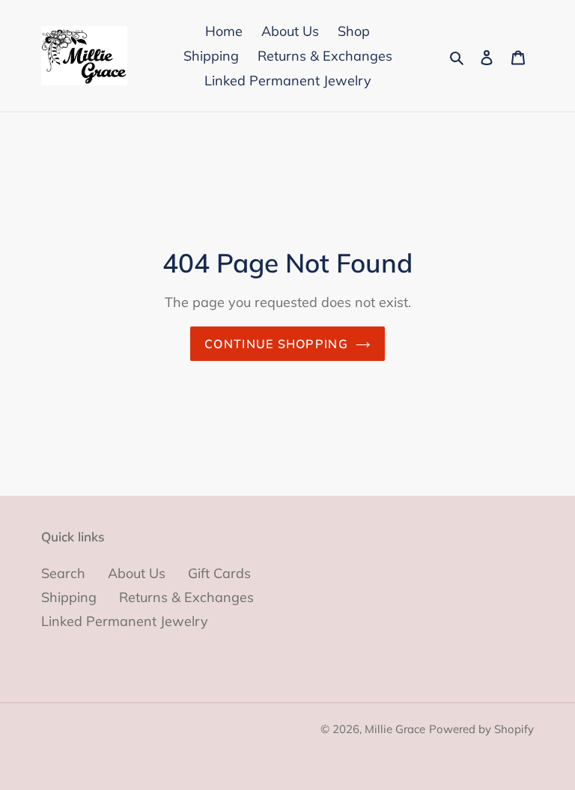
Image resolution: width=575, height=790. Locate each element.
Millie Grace (395, 729)
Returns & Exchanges (186, 597)
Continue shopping (276, 343)
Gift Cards (219, 573)
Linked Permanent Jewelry (124, 621)
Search (63, 573)
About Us (136, 573)
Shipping (69, 597)
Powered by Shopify (481, 729)
